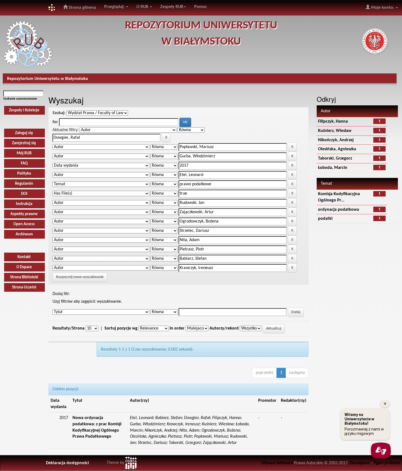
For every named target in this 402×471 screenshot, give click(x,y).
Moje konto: (382, 7)
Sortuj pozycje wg (121, 328)
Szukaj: (59, 113)
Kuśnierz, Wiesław (334, 131)
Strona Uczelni (24, 287)
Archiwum (24, 234)
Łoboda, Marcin (332, 168)
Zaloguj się (24, 133)
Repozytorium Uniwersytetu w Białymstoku (47, 79)
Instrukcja (24, 204)
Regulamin (24, 184)
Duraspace (359, 463)
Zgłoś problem (387, 463)
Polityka (24, 174)
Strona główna (82, 7)
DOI (24, 194)
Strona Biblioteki (24, 277)
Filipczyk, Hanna (333, 121)
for (55, 122)
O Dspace (24, 267)
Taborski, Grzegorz (335, 158)
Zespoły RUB (171, 7)
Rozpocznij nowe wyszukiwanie (80, 277)
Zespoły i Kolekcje (24, 110)
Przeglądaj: (115, 7)
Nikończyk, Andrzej (336, 140)
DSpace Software (277, 463)
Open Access (24, 224)
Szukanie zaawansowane (20, 98)
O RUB (142, 7)
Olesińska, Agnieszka (337, 149)
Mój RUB (24, 153)
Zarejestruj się (24, 143)
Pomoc (200, 7)
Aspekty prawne (24, 214)
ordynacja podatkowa (338, 209)
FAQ (24, 163)
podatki (325, 218)
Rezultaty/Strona (69, 328)
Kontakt (24, 257)
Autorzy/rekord (224, 328)
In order (177, 328)
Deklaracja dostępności (67, 463)
